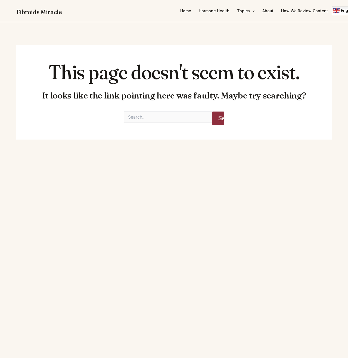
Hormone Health (214, 10)
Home (185, 10)
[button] (252, 11)
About (268, 10)
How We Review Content (304, 10)
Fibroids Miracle (39, 12)
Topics (243, 10)
